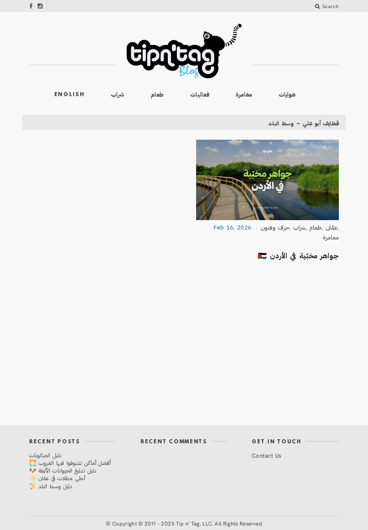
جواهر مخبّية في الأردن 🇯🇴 (298, 255)
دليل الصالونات (45, 455)
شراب (117, 94)
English (69, 95)
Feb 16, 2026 (232, 227)
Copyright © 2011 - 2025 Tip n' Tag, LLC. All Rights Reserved (187, 523)
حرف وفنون (274, 227)
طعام (157, 94)
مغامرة (244, 94)
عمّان (331, 227)
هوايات (287, 94)
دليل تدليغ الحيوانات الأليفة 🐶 (62, 470)
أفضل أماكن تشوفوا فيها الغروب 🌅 (70, 463)
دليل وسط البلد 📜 (50, 486)
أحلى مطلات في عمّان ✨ (57, 478)
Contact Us (267, 455)
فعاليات (200, 94)
